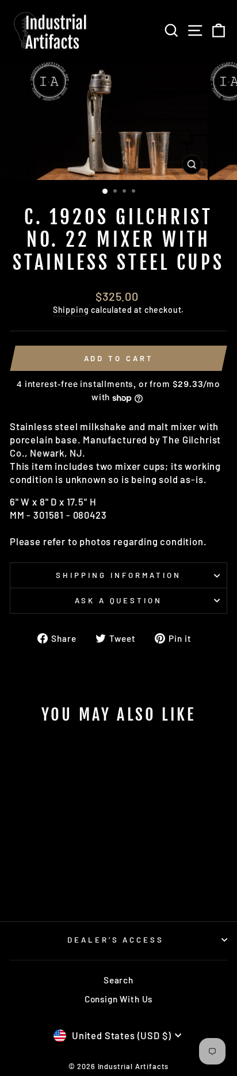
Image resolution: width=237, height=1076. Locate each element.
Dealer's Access (116, 939)
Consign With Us (118, 999)
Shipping (71, 310)
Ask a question (119, 600)
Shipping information (118, 575)
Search (118, 980)
